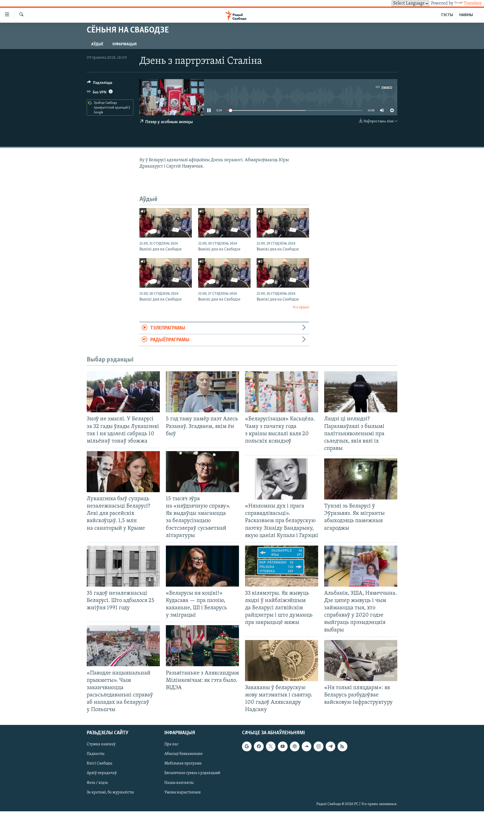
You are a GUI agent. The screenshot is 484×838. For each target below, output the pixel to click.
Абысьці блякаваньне (183, 754)
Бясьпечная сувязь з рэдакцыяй (192, 773)
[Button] (99, 84)
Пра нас (171, 745)
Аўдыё (97, 44)
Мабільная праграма (183, 764)
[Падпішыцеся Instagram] (318, 746)
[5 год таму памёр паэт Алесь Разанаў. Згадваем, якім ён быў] (202, 391)
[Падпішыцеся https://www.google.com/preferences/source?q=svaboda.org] (247, 746)
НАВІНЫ (466, 15)
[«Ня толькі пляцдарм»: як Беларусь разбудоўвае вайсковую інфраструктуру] (360, 660)
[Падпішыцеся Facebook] (258, 746)
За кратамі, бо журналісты (110, 792)
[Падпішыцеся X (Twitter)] (271, 746)
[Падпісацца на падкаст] (294, 746)
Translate (473, 3)
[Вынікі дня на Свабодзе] (165, 223)
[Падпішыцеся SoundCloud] (306, 746)
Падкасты (95, 754)
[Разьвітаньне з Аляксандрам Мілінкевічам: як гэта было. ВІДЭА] (202, 645)
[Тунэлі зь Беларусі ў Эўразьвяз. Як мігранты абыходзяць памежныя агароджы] (360, 478)
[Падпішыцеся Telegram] (330, 746)
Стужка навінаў (101, 745)
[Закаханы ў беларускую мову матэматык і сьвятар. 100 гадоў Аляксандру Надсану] (281, 660)
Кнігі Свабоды (99, 764)
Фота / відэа (97, 783)
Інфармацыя (124, 44)
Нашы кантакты (179, 783)
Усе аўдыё (301, 307)
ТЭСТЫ (447, 15)
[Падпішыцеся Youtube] (282, 746)
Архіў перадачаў (102, 773)
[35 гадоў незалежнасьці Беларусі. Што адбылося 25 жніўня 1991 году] (123, 566)
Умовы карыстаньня (182, 792)
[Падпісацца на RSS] (342, 746)
